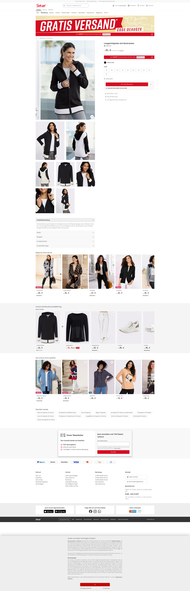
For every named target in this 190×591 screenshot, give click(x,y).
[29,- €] (103, 327)
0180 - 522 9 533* (132, 494)
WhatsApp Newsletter (42, 482)
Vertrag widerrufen (64, 519)
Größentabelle (109, 78)
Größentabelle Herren (101, 478)
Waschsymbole (99, 482)
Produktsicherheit (42, 241)
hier (119, 548)
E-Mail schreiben (132, 477)
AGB (73, 519)
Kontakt (128, 472)
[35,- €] (75, 271)
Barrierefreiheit (88, 519)
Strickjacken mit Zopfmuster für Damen (70, 416)
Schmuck (73, 12)
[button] (36, 38)
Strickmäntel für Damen (139, 416)
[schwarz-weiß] (105, 62)
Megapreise (99, 12)
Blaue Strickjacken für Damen (45, 412)
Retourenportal (69, 478)
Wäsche (51, 12)
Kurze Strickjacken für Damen (45, 416)
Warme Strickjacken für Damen (46, 419)
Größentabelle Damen (101, 475)
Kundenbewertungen (43, 246)
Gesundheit (81, 12)
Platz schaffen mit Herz (71, 486)
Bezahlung (68, 480)
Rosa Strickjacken (86, 412)
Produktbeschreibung (43, 220)
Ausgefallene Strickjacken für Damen (96, 416)
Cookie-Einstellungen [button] (123, 519)
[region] (95, 563)
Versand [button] (121, 50)
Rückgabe (39, 237)
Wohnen (50, 10)
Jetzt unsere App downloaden (55, 508)
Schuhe (58, 12)
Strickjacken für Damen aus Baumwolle (121, 412)
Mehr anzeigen (117, 448)
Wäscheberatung (100, 484)
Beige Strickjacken (101, 412)
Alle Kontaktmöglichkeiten (136, 481)
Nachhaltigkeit (40, 484)
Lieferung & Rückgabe (71, 475)
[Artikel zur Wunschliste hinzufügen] (151, 84)
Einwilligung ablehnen (85, 588)
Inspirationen (90, 12)
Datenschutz (79, 519)
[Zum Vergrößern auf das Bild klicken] (92, 116)
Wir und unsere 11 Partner (74, 541)
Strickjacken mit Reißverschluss (67, 412)
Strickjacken (50, 38)
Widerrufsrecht (104, 519)
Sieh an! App (39, 480)
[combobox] (79, 5)
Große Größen (65, 12)
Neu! (38, 12)
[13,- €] (128, 377)
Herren (45, 10)
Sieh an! (38, 472)
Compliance (113, 519)
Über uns (38, 475)
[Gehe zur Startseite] (41, 6)
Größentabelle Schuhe (101, 480)
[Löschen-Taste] (87, 5)
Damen (39, 10)
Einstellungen (106, 588)
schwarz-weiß (110, 62)
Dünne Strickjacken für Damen (119, 416)
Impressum (96, 519)
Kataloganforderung (71, 482)
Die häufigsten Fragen (71, 484)
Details (39, 232)
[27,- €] (101, 271)
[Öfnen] (152, 34)
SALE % (106, 12)
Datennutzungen (116, 541)
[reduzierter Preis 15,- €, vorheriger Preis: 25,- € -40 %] (77, 327)
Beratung (98, 472)
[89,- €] (129, 327)
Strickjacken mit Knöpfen (144, 412)
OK (95, 584)
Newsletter (39, 478)
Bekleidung (44, 12)
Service (67, 472)
